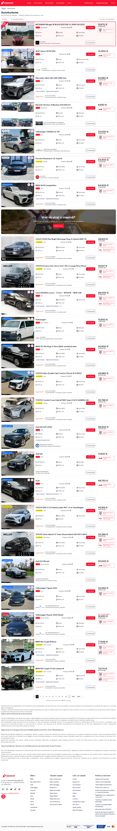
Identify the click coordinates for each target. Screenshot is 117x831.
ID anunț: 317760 (67, 537)
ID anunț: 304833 (64, 591)
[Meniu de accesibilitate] (3, 796)
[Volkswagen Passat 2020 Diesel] (17, 624)
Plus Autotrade (50, 96)
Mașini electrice (55, 799)
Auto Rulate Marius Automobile (54, 122)
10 (66, 697)
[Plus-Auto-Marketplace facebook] (3, 789)
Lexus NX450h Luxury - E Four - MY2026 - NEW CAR (59, 293)
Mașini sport (53, 793)
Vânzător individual (42, 471)
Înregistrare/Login (101, 3)
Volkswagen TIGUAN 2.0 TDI (48, 131)
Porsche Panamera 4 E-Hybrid (49, 158)
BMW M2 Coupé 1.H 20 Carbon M (50, 668)
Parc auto (76, 804)
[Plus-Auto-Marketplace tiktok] (15, 789)
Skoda (32, 799)
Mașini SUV (53, 788)
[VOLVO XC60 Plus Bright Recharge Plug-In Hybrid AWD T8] (17, 249)
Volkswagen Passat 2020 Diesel (49, 615)
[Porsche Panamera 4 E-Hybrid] (17, 168)
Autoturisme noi (55, 802)
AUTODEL (44, 69)
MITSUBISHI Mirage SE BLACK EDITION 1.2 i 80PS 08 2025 (60, 24)
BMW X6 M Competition (46, 185)
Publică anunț (89, 3)
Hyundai (32, 810)
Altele (69, 3)
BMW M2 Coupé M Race (46, 642)
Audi (38, 480)
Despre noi (76, 782)
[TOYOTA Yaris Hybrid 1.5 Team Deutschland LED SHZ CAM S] (17, 544)
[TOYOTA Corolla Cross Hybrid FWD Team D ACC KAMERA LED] (17, 410)
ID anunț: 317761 (65, 510)
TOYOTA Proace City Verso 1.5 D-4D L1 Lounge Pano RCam (61, 266)
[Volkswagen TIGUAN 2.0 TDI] (17, 141)
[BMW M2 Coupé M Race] (17, 651)
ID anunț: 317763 (65, 376)
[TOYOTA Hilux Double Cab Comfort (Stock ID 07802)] (17, 383)
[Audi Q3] (17, 463)
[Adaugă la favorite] (32, 23)
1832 (73, 697)
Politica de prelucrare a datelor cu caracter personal (105, 791)
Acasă (29, 3)
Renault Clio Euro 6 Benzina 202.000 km (53, 105)
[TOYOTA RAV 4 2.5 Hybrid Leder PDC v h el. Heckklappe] (17, 517)
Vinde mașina (77, 807)
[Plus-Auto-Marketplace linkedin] (19, 789)
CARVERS (42, 337)
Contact (75, 799)
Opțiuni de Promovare (102, 779)
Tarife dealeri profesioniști (103, 785)
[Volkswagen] (17, 329)
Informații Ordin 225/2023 (103, 809)
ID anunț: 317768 (64, 54)
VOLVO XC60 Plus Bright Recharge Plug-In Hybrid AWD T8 (61, 239)
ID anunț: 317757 (68, 671)
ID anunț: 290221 (66, 27)
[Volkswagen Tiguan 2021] (17, 597)
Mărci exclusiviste (55, 779)
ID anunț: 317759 (66, 322)
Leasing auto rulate (79, 802)
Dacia (32, 804)
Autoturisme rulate (56, 804)
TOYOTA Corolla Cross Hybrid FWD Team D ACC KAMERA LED (62, 400)
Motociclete (49, 3)
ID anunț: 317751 (64, 349)
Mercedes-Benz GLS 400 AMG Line (51, 78)
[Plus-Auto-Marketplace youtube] (11, 789)
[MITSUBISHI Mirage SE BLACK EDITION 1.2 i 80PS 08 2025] (17, 34)
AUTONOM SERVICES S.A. (52, 606)
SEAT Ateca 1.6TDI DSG (45, 51)
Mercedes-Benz (35, 782)
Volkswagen (41, 319)
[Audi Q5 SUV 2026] (17, 436)
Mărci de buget (54, 785)
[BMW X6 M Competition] (17, 195)
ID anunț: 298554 (67, 618)
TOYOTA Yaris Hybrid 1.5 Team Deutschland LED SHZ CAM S (61, 534)
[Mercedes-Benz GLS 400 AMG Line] (17, 87)
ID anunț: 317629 (64, 483)
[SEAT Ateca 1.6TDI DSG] (17, 61)
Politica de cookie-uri (102, 788)
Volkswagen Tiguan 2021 (46, 588)
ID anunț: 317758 (68, 645)
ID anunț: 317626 (66, 564)
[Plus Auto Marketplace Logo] (7, 3)
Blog (74, 796)
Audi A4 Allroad (42, 561)
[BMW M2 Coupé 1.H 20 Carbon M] (17, 678)
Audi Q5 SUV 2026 (44, 427)
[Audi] (17, 490)
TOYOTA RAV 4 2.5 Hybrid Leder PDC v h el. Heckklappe (60, 507)
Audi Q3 (39, 454)
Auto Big (42, 176)
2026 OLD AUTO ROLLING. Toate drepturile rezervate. (26, 826)
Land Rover (33, 807)
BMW (32, 779)
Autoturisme (38, 3)
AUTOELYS (43, 42)
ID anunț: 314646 (64, 134)
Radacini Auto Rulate (46, 444)
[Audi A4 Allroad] (17, 571)
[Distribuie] (29, 23)
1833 (78, 697)
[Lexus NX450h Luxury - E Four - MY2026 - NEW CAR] (17, 302)
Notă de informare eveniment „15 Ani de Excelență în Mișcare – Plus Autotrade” (105, 814)
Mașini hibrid (53, 796)
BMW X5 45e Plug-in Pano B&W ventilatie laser (56, 346)
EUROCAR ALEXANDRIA (50, 149)
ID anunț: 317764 (68, 269)
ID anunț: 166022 (66, 161)
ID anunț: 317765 (65, 242)
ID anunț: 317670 (64, 430)
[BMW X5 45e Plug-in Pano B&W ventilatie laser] (17, 356)
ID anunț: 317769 (64, 81)
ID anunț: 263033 (66, 108)
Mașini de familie (55, 790)
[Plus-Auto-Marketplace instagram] (7, 789)
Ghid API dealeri (77, 810)
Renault (32, 793)
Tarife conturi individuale (103, 782)
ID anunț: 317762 (66, 403)
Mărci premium (54, 782)
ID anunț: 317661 (63, 457)
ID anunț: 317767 (64, 188)
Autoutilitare (60, 3)
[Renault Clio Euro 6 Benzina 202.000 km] (17, 114)
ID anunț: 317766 (64, 296)
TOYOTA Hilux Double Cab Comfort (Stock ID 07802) (59, 373)
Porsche (33, 790)
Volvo (32, 802)
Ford (31, 796)
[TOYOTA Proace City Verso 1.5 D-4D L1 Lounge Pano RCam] (17, 275)
